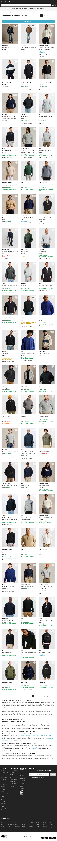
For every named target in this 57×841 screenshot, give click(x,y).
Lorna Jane (31, 821)
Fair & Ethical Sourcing (22, 786)
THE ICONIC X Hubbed (4, 805)
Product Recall (13, 783)
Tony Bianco (53, 826)
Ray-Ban (38, 822)
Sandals (45, 822)
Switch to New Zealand (13, 785)
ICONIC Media (4, 777)
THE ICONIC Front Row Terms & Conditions (4, 795)
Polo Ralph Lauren (33, 735)
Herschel (24, 824)
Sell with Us (3, 779)
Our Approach (23, 772)
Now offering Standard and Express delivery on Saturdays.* (28, 8)
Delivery (12, 772)
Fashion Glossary (13, 779)
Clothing (7, 12)
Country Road (11, 824)
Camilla (9, 822)
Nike (30, 824)
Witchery (24, 821)
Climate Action (23, 788)
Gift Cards (12, 777)
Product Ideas (13, 781)
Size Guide (12, 776)
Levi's (2, 821)
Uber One (3, 803)
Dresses (45, 826)
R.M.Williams (42, 735)
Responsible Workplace (22, 774)
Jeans (51, 821)
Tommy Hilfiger (52, 823)
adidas (2, 822)
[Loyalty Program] (54, 5)
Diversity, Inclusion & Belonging (24, 778)
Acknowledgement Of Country (4, 773)
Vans (16, 824)
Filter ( (28, 21)
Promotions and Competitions (4, 785)
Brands (2, 775)
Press (2, 781)
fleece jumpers (34, 748)
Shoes (9, 826)
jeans (10, 740)
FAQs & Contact (13, 770)
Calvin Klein (38, 821)
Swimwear (31, 826)
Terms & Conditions (5, 789)
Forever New (17, 826)
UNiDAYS (3, 801)
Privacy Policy (3, 791)
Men (3, 12)
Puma (37, 824)
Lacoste (23, 826)
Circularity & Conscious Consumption (22, 782)
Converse (17, 821)
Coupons (2, 788)
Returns (11, 774)
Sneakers (45, 821)
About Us (3, 770)
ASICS (44, 824)
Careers (2, 782)
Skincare (24, 822)
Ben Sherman (3, 826)
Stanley (16, 822)
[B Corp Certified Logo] (24, 793)
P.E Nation (52, 827)
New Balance (32, 822)
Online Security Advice (4, 799)
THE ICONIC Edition (3, 809)
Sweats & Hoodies (15, 12)
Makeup (2, 824)
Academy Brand (25, 735)
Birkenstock (10, 821)
